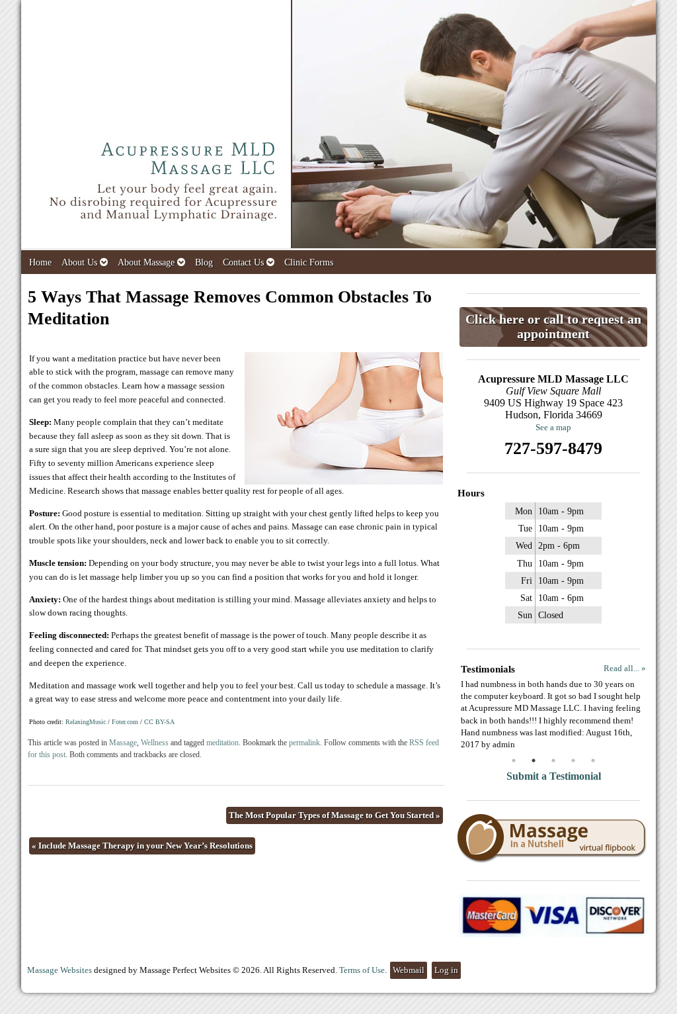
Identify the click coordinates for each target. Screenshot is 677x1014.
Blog (204, 262)
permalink (304, 743)
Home (40, 262)
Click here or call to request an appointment (553, 326)
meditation (222, 743)
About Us (79, 262)
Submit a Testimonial (553, 776)
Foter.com (125, 721)
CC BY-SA (159, 721)
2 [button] (533, 760)
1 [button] (513, 760)
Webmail (408, 970)
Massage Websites (59, 970)
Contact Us (243, 262)
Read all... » (625, 668)
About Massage (146, 262)
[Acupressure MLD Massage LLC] (338, 125)
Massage (123, 743)
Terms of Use (362, 970)
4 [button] (573, 760)
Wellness (155, 743)
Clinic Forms (308, 262)
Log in (446, 970)
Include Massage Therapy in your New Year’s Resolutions (142, 846)
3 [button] (553, 760)
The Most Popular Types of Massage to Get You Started (334, 815)
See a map (553, 427)
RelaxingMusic (85, 721)
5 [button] (593, 760)
